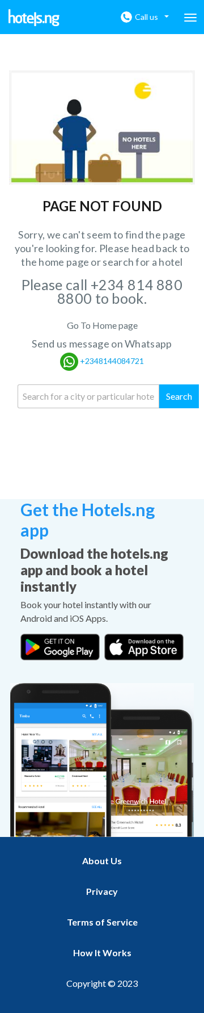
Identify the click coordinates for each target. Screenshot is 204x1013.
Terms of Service (102, 921)
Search (179, 396)
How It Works (102, 952)
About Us (102, 860)
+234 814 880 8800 (119, 291)
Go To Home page (102, 325)
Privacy (102, 891)
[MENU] (190, 18)
